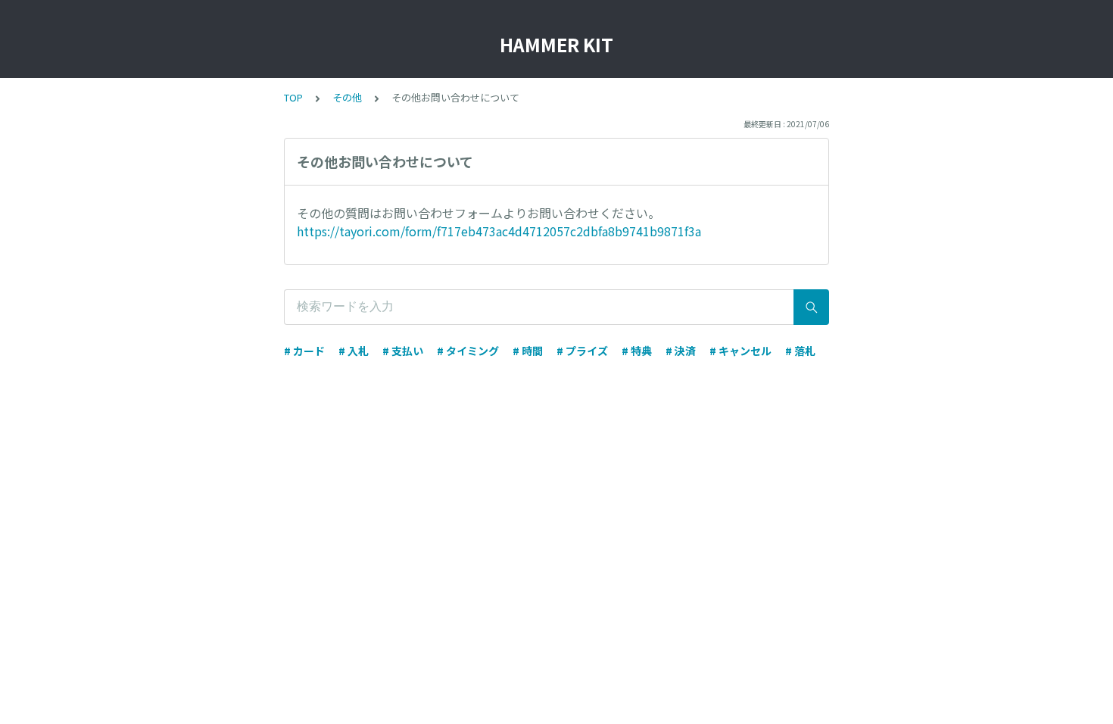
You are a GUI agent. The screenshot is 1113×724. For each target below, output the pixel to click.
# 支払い (402, 350)
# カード (304, 350)
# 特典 (637, 350)
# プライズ (582, 350)
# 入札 (353, 350)
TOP (293, 97)
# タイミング (468, 350)
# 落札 (800, 350)
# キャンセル (740, 350)
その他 (347, 97)
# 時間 (528, 350)
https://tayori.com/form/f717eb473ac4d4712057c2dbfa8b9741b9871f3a (499, 231)
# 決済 (681, 350)
